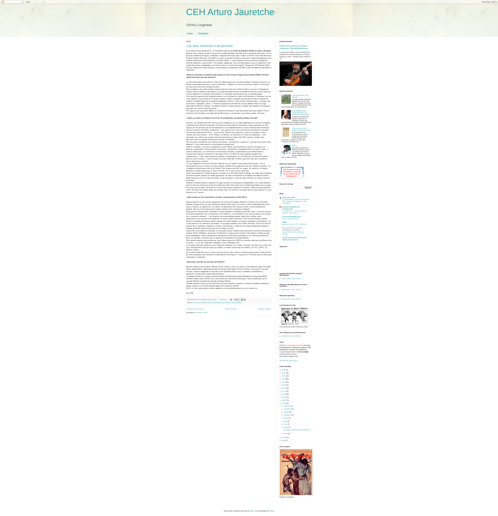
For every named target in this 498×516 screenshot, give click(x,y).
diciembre (287, 406)
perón (224, 302)
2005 (284, 440)
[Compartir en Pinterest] (244, 299)
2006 (284, 437)
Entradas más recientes (195, 309)
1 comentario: (223, 299)
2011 (284, 391)
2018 (284, 370)
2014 (284, 382)
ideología (203, 302)
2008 (284, 400)
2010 (284, 394)
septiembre (288, 415)
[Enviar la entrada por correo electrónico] (230, 299)
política (228, 302)
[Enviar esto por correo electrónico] (235, 299)
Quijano (295, 146)
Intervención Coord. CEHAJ (291, 278)
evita (198, 302)
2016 (284, 376)
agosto (286, 418)
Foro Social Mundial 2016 (291, 217)
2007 (284, 403)
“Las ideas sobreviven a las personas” (209, 45)
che (195, 302)
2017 (284, 373)
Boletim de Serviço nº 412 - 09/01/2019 (294, 224)
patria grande (217, 302)
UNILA (284, 222)
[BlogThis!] (237, 299)
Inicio (190, 33)
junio (286, 421)
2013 (284, 385)
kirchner (209, 302)
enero (286, 434)
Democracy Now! (288, 197)
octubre (286, 412)
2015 (284, 379)
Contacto (203, 33)
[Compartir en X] (239, 299)
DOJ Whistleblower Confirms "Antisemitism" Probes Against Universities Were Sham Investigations (296, 201)
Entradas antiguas (264, 309)
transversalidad (236, 302)
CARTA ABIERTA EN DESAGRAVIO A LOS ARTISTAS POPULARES (300, 113)
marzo (286, 427)
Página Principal (231, 309)
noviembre (288, 409)
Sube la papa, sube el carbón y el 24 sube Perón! (301, 129)
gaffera (252, 511)
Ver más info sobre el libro (288, 360)
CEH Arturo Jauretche (230, 12)
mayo (286, 424)
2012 (284, 388)
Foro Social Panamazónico (290, 218)
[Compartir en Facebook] (242, 299)
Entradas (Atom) (202, 312)
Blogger (271, 511)
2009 (284, 397)
